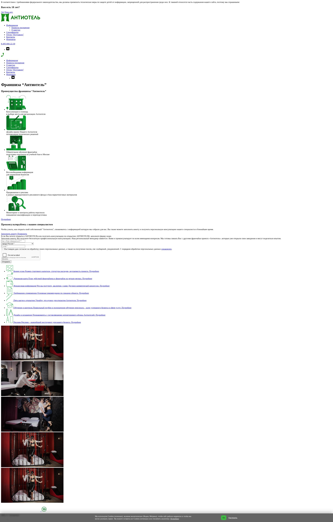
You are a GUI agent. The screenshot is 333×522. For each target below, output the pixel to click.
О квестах (15, 30)
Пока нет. (9, 12)
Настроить (232, 518)
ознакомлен (166, 249)
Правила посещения (20, 28)
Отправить (6, 262)
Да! (2, 12)
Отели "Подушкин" (15, 35)
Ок (224, 518)
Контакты (10, 37)
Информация (12, 25)
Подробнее (6, 219)
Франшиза (10, 39)
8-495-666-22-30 (8, 44)
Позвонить (22, 234)
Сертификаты (12, 32)
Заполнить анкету (9, 234)
